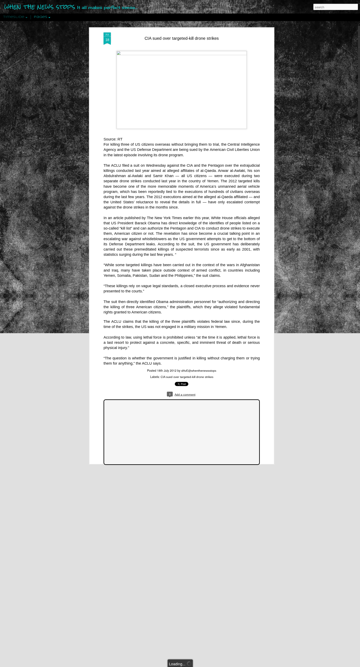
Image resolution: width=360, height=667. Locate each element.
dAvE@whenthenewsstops (198, 370)
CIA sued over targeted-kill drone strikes (182, 38)
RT (120, 139)
